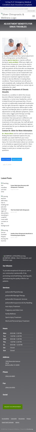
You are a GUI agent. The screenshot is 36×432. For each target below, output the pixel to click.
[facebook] (7, 399)
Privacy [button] (29, 418)
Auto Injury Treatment (12, 306)
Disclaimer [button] (22, 418)
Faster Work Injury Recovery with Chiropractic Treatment (20, 186)
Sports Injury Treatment (13, 317)
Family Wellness (10, 314)
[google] (4, 399)
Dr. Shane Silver (7, 134)
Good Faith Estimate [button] (8, 422)
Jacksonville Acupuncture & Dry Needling (18, 303)
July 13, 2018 (7, 165)
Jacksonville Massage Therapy (15, 296)
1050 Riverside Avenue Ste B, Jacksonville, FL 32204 (15, 9)
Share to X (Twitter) (16, 159)
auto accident (13, 62)
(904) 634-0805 (31, 11)
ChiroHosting (30, 429)
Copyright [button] (14, 418)
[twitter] (11, 399)
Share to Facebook (6, 159)
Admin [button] (17, 422)
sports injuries (13, 60)
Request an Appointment (12, 407)
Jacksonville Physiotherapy (14, 292)
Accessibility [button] (5, 418)
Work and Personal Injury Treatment (17, 321)
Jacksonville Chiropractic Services (16, 299)
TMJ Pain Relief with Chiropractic (20, 210)
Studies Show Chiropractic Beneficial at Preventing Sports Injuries (22, 234)
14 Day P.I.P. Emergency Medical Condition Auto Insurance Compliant (17, 3)
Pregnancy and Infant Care (14, 310)
